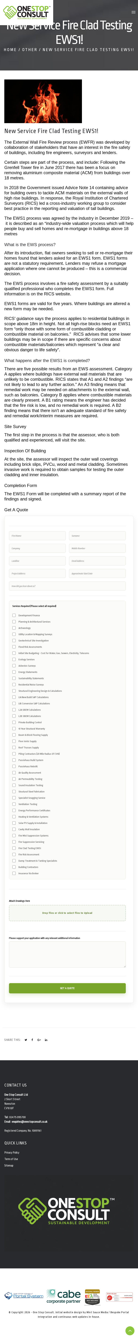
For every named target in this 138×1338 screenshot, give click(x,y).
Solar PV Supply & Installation (33, 823)
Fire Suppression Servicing (31, 842)
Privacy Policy (11, 1152)
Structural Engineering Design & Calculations (40, 691)
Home (10, 49)
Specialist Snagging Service (32, 798)
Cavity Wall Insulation (29, 829)
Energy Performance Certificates (34, 810)
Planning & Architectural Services (34, 621)
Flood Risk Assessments (30, 647)
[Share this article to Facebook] (32, 1040)
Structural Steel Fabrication (32, 791)
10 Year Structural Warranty (32, 728)
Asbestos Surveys (27, 665)
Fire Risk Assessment (29, 854)
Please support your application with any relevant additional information (44, 938)
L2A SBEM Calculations (30, 709)
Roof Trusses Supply (29, 747)
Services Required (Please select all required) (34, 606)
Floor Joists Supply (27, 741)
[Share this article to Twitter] (26, 1040)
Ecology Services (27, 659)
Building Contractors (28, 867)
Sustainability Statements (31, 678)
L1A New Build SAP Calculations (34, 697)
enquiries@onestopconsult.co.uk (29, 1121)
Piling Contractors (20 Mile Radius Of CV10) (39, 754)
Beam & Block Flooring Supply (33, 735)
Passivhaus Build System (31, 760)
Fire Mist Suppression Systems (34, 835)
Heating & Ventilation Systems (33, 816)
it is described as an (24, 223)
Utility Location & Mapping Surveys (35, 634)
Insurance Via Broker (29, 873)
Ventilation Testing (28, 804)
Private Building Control (30, 722)
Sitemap (8, 1165)
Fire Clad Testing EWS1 (30, 848)
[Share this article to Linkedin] (46, 1040)
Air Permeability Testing (30, 779)
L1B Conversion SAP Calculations (34, 703)
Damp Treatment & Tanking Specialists (38, 860)
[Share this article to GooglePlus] (39, 1040)
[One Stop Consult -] (27, 12)
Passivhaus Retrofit (28, 766)
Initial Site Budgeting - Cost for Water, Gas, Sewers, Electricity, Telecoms (54, 653)
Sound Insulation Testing (31, 785)
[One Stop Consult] (69, 1298)
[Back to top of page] (129, 1330)
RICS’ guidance (19, 318)
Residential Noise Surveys (31, 684)
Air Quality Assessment (30, 772)
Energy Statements (28, 672)
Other (29, 49)
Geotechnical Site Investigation (34, 640)
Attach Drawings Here (19, 901)
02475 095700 (17, 1117)
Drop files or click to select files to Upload (67, 913)
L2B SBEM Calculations (30, 716)
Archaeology (25, 628)
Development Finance (29, 615)
